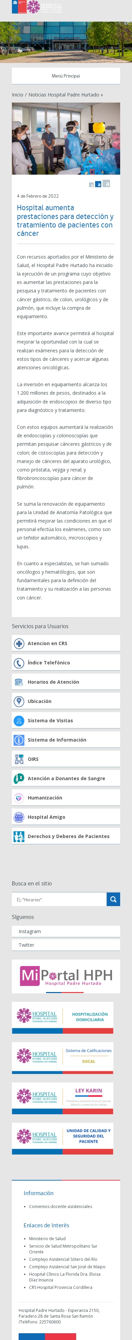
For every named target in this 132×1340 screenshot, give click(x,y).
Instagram (30, 931)
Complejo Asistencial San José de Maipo (67, 1267)
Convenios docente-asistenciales (60, 1206)
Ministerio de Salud (47, 1239)
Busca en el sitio (32, 884)
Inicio (17, 94)
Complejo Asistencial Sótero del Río (63, 1259)
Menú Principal (66, 76)
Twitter (26, 945)
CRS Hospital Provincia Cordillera (60, 1287)
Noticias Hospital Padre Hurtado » (65, 94)
